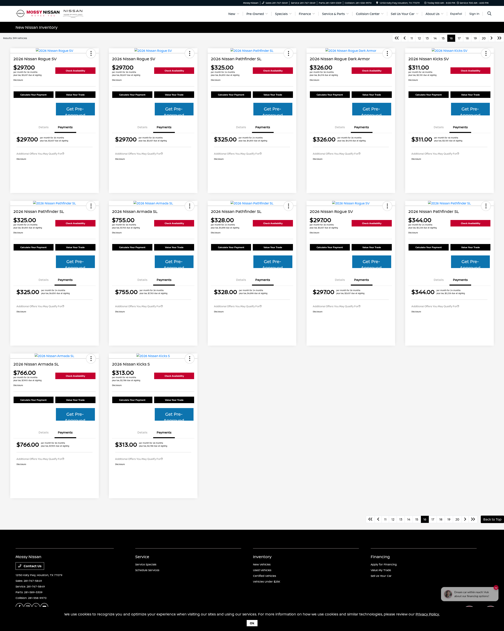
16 (451, 38)
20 (484, 38)
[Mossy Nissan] (49, 13)
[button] (91, 53)
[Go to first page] (396, 38)
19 (475, 38)
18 (467, 38)
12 (419, 38)
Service (142, 556)
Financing (380, 556)
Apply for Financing (384, 564)
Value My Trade (381, 570)
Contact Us (32, 566)
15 (443, 38)
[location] (377, 3)
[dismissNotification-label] (496, 589)
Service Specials (145, 564)
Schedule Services (147, 570)
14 (435, 38)
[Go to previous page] (404, 38)
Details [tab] (44, 127)
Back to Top (492, 519)
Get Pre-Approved (75, 110)
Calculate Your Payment (33, 94)
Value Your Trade (75, 94)
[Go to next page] (491, 38)
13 (427, 38)
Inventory (262, 556)
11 (411, 38)
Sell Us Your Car (381, 576)
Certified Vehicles (264, 576)
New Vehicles (262, 564)
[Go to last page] (499, 38)
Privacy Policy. (428, 614)
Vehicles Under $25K (266, 581)
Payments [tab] (65, 127)
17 (459, 38)
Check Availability (75, 70)
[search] (489, 13)
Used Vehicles (262, 570)
